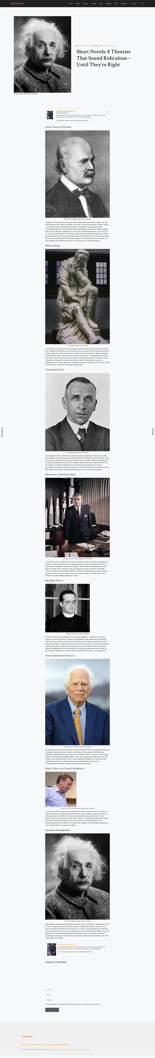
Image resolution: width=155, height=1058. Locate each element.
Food (101, 4)
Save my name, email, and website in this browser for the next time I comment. (73, 1004)
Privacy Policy (73, 1049)
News (71, 4)
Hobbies (108, 4)
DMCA (53, 1049)
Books (78, 4)
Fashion (93, 4)
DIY (116, 4)
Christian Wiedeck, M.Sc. (109, 45)
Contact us (65, 1049)
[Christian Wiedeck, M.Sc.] (49, 119)
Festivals (123, 4)
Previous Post (2, 432)
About (133, 4)
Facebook (58, 1044)
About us (58, 1049)
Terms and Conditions (84, 1049)
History (85, 4)
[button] (142, 3)
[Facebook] (107, 112)
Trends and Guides (83, 45)
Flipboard (66, 1044)
